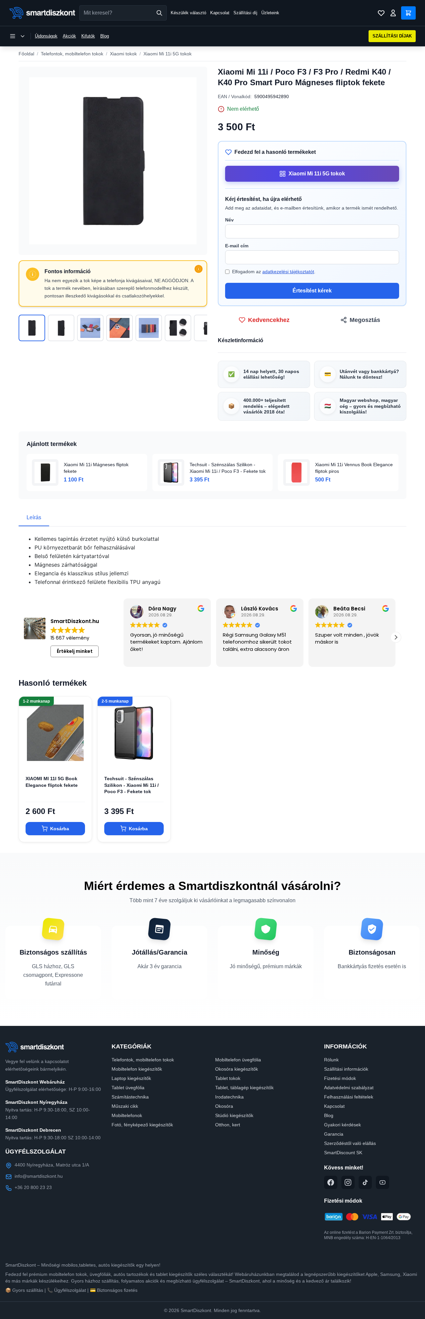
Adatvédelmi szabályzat (349, 1087)
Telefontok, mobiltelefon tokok (72, 53)
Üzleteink (270, 12)
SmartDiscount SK (343, 1152)
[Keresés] (159, 13)
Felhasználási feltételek (348, 1096)
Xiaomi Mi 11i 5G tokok (167, 53)
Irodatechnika (229, 1096)
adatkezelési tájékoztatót (288, 271)
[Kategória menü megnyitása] (17, 36)
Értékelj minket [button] (75, 651)
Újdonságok (46, 35)
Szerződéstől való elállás (350, 1143)
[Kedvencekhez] (81, 758)
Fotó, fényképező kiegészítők (142, 1124)
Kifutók (88, 35)
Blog (104, 35)
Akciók (69, 35)
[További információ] (199, 269)
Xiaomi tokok (123, 53)
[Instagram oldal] (348, 1182)
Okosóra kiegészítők (236, 1069)
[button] (396, 637)
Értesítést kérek (312, 290)
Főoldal (26, 53)
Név (229, 219)
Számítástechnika (130, 1096)
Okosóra (224, 1106)
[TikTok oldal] (365, 1182)
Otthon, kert (227, 1124)
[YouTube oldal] (382, 1182)
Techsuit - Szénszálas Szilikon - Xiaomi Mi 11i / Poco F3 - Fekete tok (131, 785)
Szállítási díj (245, 12)
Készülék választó (188, 12)
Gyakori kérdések (342, 1124)
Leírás (34, 517)
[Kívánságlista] (381, 13)
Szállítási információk (346, 1069)
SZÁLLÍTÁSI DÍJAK (392, 35)
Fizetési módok (340, 1078)
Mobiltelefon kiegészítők (137, 1069)
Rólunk (331, 1059)
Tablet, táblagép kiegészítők (244, 1087)
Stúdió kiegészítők (234, 1115)
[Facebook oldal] (330, 1182)
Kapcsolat (219, 12)
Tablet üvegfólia (128, 1087)
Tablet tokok (227, 1078)
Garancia (333, 1134)
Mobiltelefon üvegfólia (238, 1059)
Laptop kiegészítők (131, 1078)
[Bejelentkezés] (393, 13)
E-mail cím (236, 245)
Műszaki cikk (125, 1106)
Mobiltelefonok (127, 1115)
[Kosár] (408, 13)
